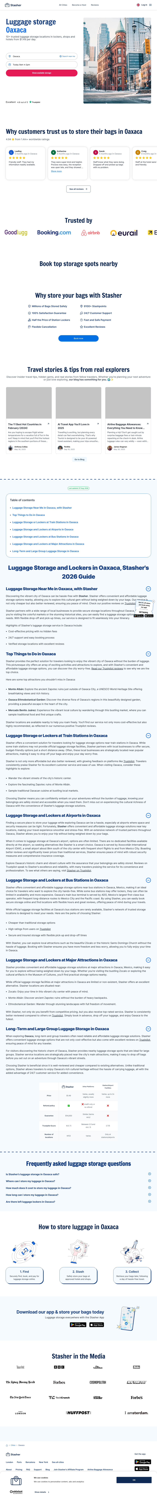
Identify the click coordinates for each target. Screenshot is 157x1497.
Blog (48, 1469)
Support (38, 1469)
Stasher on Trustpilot (79, 870)
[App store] (96, 1324)
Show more (56, 171)
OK (134, 1480)
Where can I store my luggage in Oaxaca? (30, 1181)
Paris (19, 1462)
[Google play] (78, 1324)
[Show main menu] (150, 5)
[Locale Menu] (138, 5)
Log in (144, 5)
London (9, 1462)
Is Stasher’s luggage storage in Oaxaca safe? (32, 1174)
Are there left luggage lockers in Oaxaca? (30, 1201)
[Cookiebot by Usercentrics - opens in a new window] (16, 1492)
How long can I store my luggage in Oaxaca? (32, 1194)
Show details (40, 1492)
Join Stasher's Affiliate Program (69, 1469)
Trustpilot (130, 603)
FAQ (28, 1469)
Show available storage (41, 73)
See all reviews (76, 189)
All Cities (63, 5)
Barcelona (30, 1462)
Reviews (95, 5)
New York (43, 1462)
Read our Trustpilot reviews (107, 668)
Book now (78, 338)
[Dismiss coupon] (153, 601)
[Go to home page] (13, 5)
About (9, 1469)
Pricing (19, 1469)
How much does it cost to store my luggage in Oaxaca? (38, 1188)
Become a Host (79, 5)
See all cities (58, 1462)
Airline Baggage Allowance (100, 1469)
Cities (13, 1445)
